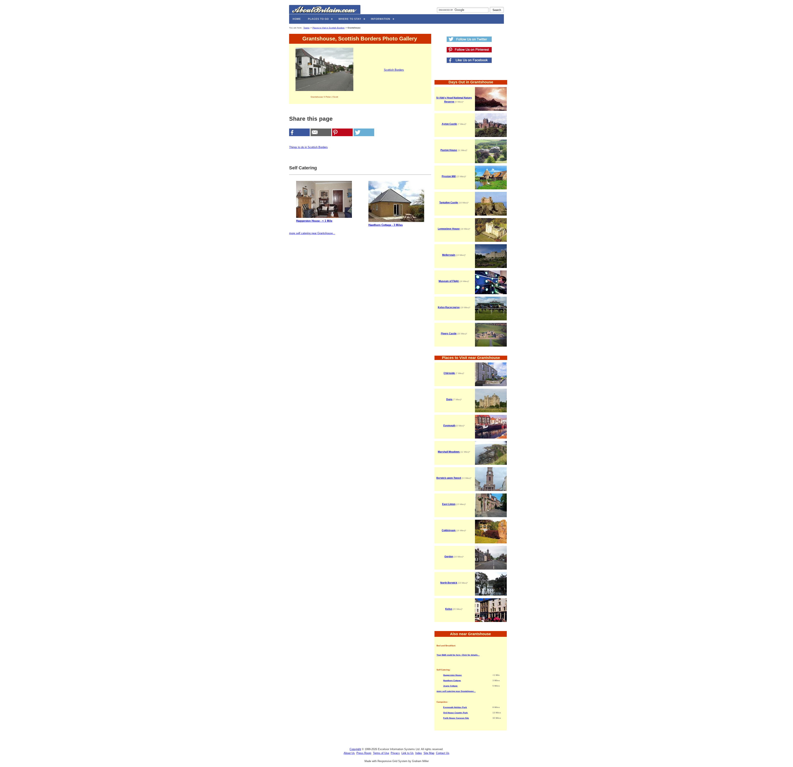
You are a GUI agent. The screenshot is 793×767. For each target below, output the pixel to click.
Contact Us (442, 753)
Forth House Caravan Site (456, 718)
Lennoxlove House (449, 228)
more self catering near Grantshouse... (312, 233)
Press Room (363, 753)
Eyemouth (449, 425)
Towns (306, 28)
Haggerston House (452, 675)
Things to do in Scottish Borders (308, 147)
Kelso (448, 609)
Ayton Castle (449, 124)
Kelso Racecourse (449, 307)
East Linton (448, 504)
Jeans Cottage (450, 686)
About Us (349, 753)
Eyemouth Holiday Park (455, 707)
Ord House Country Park (455, 713)
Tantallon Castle (448, 202)
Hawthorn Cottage (452, 680)
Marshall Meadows (449, 451)
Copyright (355, 749)
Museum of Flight (449, 281)
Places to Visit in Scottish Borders (328, 28)
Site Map (429, 753)
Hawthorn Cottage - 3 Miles (385, 225)
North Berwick (448, 582)
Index (418, 753)
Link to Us (407, 753)
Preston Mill (449, 176)
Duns (449, 399)
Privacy (395, 753)
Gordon (448, 556)
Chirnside (449, 373)
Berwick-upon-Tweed (448, 478)
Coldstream (449, 530)
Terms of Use (381, 753)
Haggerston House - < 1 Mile (314, 220)
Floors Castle (449, 333)
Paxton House (448, 150)
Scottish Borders (394, 69)
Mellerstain (448, 255)
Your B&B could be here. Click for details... (458, 655)
